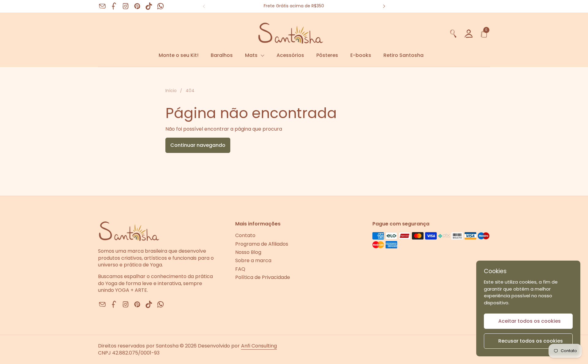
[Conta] (468, 33)
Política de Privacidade (262, 277)
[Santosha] (272, 33)
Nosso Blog (248, 252)
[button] (453, 33)
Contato (245, 235)
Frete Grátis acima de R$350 (294, 6)
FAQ (240, 269)
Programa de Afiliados (261, 243)
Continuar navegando (197, 145)
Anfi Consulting (259, 345)
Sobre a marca (253, 260)
